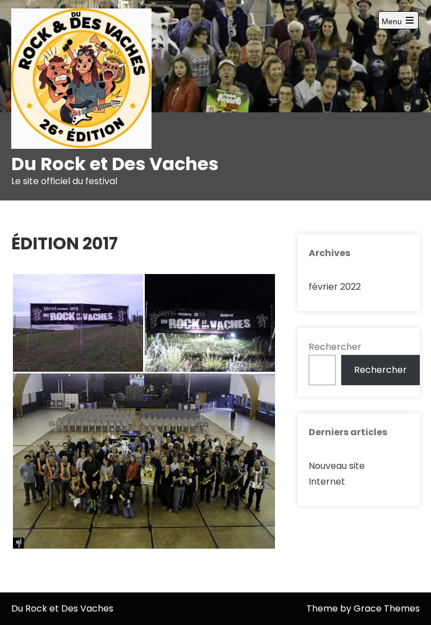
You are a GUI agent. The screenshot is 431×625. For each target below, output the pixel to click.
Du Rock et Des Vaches (114, 163)
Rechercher (335, 346)
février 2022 (335, 286)
